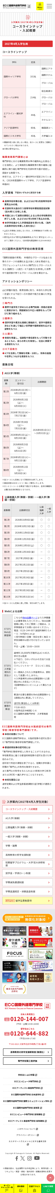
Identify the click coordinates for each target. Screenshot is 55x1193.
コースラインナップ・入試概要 (21, 809)
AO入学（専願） (13, 818)
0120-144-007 (29, 1018)
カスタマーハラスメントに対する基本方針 (27, 1141)
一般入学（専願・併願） (17, 836)
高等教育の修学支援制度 (18, 855)
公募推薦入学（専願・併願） (19, 827)
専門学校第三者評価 (27, 1060)
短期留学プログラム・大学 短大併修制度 (25, 864)
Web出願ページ (30, 617)
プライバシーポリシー (26, 1135)
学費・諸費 (11, 845)
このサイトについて (26, 1129)
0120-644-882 (29, 1033)
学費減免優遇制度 (15, 882)
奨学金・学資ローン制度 (18, 873)
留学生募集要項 (19, 900)
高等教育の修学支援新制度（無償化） (27, 1052)
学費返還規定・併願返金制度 (20, 891)
